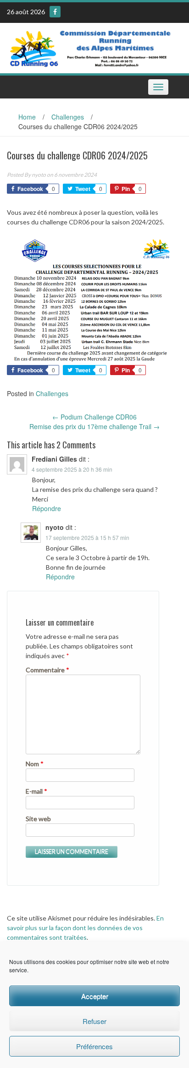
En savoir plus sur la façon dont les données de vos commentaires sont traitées (85, 927)
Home (27, 116)
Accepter (94, 996)
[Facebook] (55, 11)
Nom (35, 764)
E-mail (36, 791)
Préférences (94, 1046)
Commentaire (47, 670)
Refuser (94, 1021)
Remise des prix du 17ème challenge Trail (94, 426)
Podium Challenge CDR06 (94, 416)
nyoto (39, 174)
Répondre (46, 508)
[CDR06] (91, 47)
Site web (38, 819)
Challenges (67, 116)
